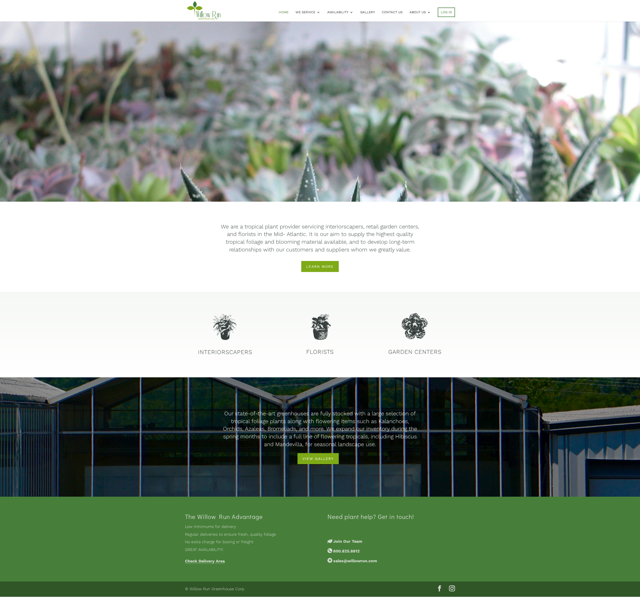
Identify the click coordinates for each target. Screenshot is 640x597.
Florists (320, 352)
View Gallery (318, 459)
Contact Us (392, 12)
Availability (337, 12)
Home (283, 12)
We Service (305, 12)
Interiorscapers (225, 352)
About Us (418, 12)
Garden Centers (415, 352)
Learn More (320, 266)
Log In (446, 12)
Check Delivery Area (205, 561)
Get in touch (395, 516)
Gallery (367, 12)
